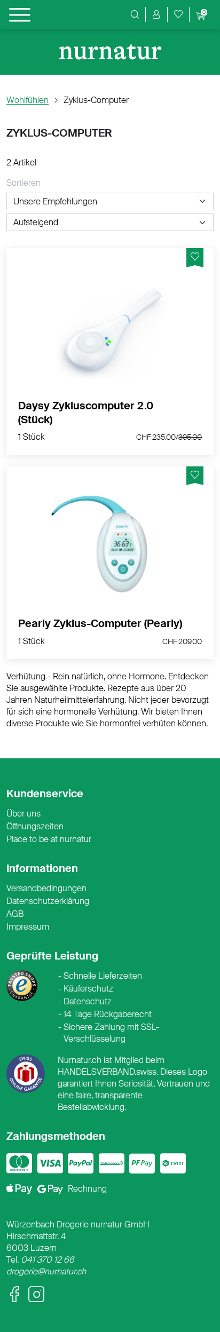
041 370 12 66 (47, 1259)
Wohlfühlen (27, 100)
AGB (14, 913)
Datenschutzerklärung (47, 901)
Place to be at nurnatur (48, 839)
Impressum (27, 926)
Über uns (23, 813)
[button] (156, 14)
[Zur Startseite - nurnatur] (110, 52)
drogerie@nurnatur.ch (46, 1271)
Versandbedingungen (46, 888)
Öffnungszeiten (35, 826)
